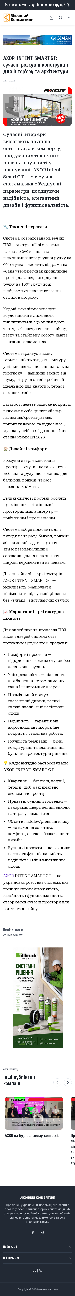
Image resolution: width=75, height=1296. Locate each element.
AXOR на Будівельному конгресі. (32, 1135)
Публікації (10, 1247)
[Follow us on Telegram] (42, 1233)
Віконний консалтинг (38, 1197)
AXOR (8, 875)
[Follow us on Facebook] (33, 1233)
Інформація (11, 1258)
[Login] (49, 18)
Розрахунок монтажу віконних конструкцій (35, 5)
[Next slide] (68, 1082)
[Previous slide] (57, 1082)
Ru (41, 1270)
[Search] (58, 18)
